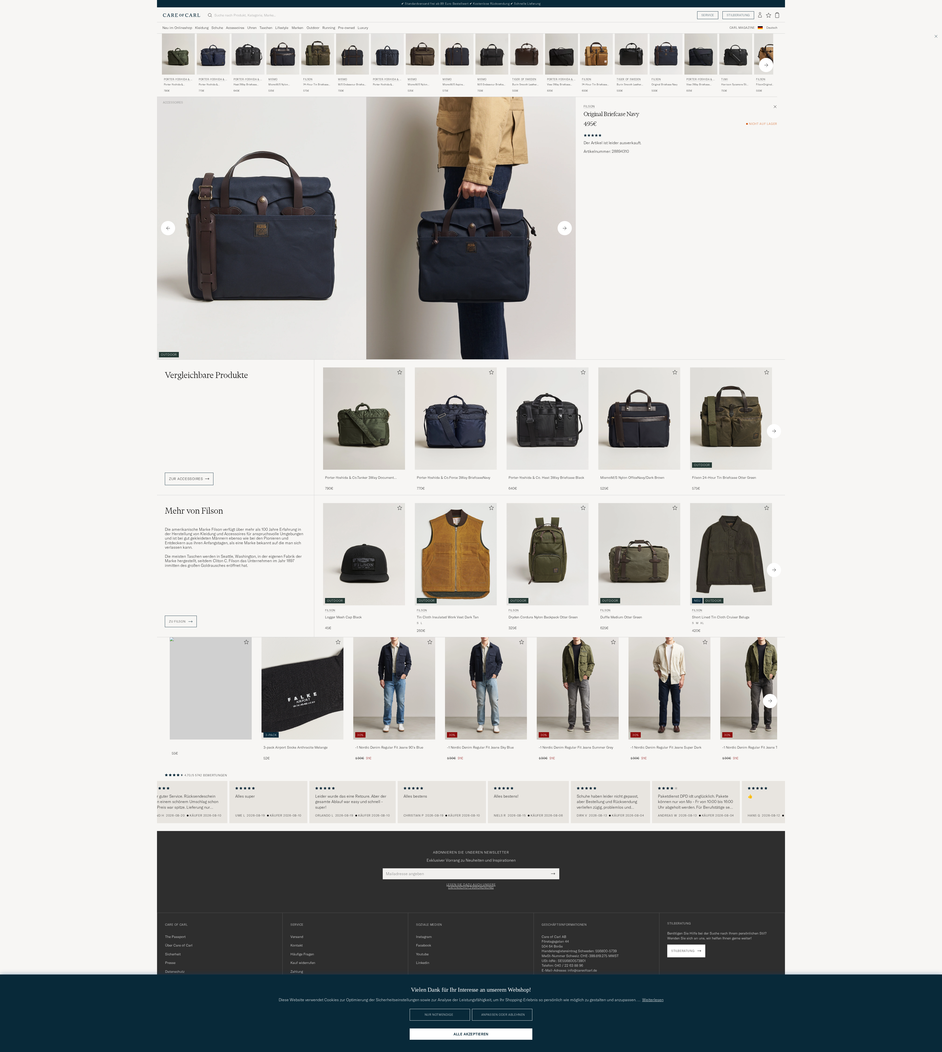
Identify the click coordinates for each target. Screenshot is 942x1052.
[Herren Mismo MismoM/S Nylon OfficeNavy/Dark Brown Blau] (282, 54)
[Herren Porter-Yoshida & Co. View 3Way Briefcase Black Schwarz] (561, 54)
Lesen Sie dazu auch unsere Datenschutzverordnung (471, 886)
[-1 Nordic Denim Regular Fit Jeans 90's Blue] (394, 742)
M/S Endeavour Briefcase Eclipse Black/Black (491, 84)
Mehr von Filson (194, 511)
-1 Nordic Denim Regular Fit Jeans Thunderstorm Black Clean (760, 747)
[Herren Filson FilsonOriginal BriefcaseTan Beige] (770, 54)
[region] (471, 802)
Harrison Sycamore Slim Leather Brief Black (734, 84)
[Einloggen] (760, 15)
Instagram (424, 937)
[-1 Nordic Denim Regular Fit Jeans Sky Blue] (486, 742)
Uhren (252, 28)
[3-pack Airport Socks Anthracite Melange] (302, 742)
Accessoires (235, 28)
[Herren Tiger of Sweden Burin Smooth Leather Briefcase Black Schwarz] (631, 54)
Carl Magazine (742, 27)
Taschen (266, 28)
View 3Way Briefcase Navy (697, 84)
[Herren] (211, 688)
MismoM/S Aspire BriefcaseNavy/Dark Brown (453, 84)
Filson (308, 79)
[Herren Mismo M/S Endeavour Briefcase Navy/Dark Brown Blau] (352, 54)
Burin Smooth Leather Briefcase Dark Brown (524, 84)
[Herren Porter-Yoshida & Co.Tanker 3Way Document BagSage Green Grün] (364, 418)
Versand (296, 937)
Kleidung (202, 28)
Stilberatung (738, 15)
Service (707, 15)
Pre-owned (346, 28)
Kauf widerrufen (302, 963)
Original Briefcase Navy (665, 84)
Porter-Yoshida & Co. (178, 80)
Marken (297, 28)
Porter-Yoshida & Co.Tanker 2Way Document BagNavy (383, 84)
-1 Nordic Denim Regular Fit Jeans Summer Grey (576, 747)
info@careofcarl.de (582, 970)
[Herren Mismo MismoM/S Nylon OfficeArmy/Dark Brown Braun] (422, 54)
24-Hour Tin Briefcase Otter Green (315, 84)
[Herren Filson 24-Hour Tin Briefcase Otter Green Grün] (317, 54)
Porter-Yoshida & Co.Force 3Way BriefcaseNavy (208, 84)
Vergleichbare (206, 375)
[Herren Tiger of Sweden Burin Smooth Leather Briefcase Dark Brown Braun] (526, 54)
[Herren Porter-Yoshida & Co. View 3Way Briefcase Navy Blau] (700, 54)
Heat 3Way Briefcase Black (245, 84)
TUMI (724, 79)
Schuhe (217, 28)
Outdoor (313, 28)
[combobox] (772, 27)
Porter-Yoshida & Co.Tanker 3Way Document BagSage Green (178, 84)
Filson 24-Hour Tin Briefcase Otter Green (724, 477)
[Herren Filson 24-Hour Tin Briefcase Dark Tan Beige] (596, 54)
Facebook (423, 945)
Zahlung (296, 971)
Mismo (272, 79)
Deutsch (771, 27)
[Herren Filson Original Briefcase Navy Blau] (666, 54)
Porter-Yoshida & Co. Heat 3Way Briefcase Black (546, 477)
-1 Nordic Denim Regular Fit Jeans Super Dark (665, 747)
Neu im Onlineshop (177, 28)
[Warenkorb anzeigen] (777, 15)
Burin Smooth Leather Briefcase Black (629, 84)
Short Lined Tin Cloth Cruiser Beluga (720, 617)
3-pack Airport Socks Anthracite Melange (295, 747)
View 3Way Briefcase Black (558, 84)
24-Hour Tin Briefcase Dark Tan (594, 84)
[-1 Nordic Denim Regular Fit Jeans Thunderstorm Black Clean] (761, 742)
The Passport (175, 937)
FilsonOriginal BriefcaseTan (764, 84)
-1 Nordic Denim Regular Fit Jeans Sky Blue (480, 747)
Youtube (422, 954)
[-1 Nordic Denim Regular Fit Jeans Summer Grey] (578, 742)
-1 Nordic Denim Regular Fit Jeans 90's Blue (389, 747)
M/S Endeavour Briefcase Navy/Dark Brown (352, 84)
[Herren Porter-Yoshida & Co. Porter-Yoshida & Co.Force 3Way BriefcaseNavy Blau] (213, 54)
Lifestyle (281, 28)
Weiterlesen (653, 1000)
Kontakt (296, 945)
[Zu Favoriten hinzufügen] (398, 373)
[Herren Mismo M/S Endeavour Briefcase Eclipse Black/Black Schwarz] (491, 54)
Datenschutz (174, 971)
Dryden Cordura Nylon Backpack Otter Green (543, 617)
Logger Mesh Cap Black (343, 617)
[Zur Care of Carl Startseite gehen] (181, 15)
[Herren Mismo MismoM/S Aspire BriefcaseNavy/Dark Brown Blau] (457, 54)
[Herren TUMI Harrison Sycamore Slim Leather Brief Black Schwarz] (735, 54)
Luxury (363, 28)
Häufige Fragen (302, 954)
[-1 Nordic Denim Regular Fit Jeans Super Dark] (669, 742)
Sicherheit (173, 954)
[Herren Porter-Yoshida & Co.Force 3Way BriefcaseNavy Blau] (456, 418)
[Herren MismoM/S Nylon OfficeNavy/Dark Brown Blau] (639, 418)
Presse (170, 963)
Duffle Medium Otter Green (621, 617)
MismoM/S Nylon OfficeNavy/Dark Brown (281, 84)
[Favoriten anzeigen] (768, 15)
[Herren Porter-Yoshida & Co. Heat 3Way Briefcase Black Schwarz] (248, 54)
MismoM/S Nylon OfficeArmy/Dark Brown (421, 84)
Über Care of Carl (179, 945)
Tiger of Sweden (524, 79)
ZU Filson (177, 621)
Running (328, 28)
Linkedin (422, 963)
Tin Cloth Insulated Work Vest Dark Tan (448, 617)
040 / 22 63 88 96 (569, 965)
